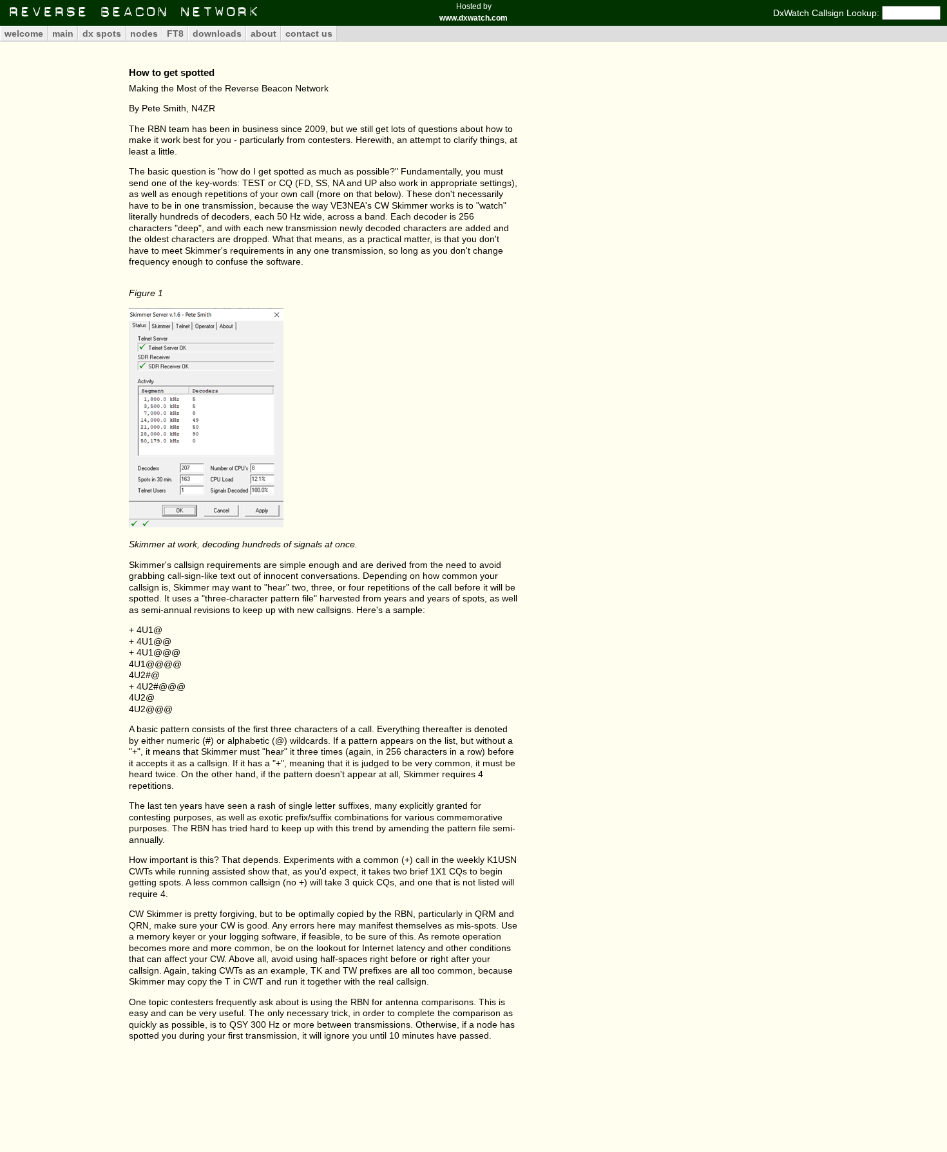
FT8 (175, 33)
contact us (308, 33)
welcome (24, 33)
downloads (217, 33)
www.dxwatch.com (473, 18)
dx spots (101, 33)
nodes (144, 33)
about (263, 33)
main (62, 33)
